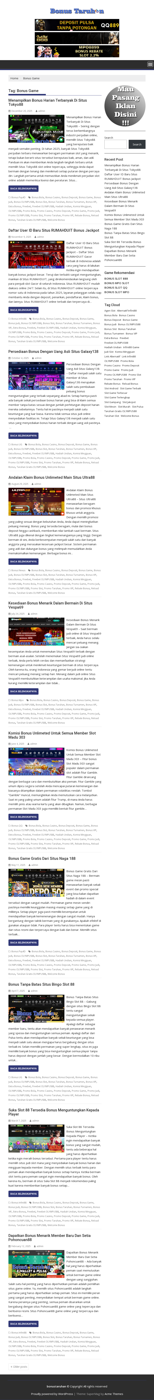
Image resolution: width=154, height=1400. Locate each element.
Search (108, 137)
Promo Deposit (62, 211)
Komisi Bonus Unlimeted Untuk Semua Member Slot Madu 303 (52, 735)
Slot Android (111, 388)
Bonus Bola (38, 197)
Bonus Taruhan (56, 201)
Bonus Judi (14, 323)
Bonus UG (16, 444)
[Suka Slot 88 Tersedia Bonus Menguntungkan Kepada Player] (36, 1127)
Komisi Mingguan (82, 206)
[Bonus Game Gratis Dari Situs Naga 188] (36, 871)
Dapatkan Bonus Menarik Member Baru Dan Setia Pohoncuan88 (49, 1237)
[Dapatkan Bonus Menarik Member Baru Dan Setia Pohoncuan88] (36, 1252)
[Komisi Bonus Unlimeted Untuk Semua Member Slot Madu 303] (36, 750)
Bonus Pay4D (18, 197)
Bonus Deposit (69, 197)
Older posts (20, 1366)
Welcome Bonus (56, 220)
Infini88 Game (131, 347)
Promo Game (79, 211)
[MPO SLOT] (77, 56)
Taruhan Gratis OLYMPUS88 (31, 220)
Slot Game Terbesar (115, 393)
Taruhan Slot (111, 416)
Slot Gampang (112, 402)
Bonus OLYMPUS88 (24, 201)
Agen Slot (109, 310)
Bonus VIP (91, 201)
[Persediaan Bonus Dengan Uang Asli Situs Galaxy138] (36, 364)
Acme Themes (114, 1394)
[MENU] (150, 64)
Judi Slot (108, 351)
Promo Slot (37, 215)
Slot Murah (124, 406)
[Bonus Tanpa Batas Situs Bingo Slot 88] (36, 997)
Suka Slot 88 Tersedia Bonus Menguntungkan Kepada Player (53, 1112)
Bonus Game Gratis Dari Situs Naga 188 (41, 858)
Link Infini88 (129, 356)
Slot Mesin (110, 406)
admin (41, 111)
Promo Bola (29, 211)
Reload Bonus (130, 383)
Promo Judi (93, 211)
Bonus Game (86, 197)
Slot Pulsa (137, 406)
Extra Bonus (14, 206)
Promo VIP (67, 215)
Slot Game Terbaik (130, 388)
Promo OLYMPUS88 (18, 215)
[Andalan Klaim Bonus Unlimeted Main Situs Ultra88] (36, 490)
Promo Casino (44, 211)
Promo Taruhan (52, 215)
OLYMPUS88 (14, 211)
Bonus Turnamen (75, 201)
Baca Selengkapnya (23, 188)
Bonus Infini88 (18, 318)
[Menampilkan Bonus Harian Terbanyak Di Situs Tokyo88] (36, 117)
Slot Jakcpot (129, 402)
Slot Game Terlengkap (117, 397)
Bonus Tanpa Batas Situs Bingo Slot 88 (41, 984)
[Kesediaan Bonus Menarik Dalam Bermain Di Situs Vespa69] (36, 620)
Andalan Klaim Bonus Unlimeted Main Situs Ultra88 (51, 477)
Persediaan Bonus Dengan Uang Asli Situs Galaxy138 (53, 351)
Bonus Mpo (17, 700)
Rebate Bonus (82, 215)
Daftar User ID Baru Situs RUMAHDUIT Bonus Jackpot (53, 230)
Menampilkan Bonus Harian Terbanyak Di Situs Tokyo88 (47, 102)
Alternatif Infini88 (127, 310)
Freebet (27, 206)
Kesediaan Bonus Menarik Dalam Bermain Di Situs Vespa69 (50, 605)
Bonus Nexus (18, 570)
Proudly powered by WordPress (52, 1394)
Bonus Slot (41, 201)
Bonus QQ (17, 825)
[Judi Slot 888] (77, 43)
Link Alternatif (112, 356)
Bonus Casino (52, 197)
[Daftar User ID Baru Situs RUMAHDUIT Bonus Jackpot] (36, 243)
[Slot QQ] (77, 30)
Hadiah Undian (64, 206)
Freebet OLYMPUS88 (43, 206)
